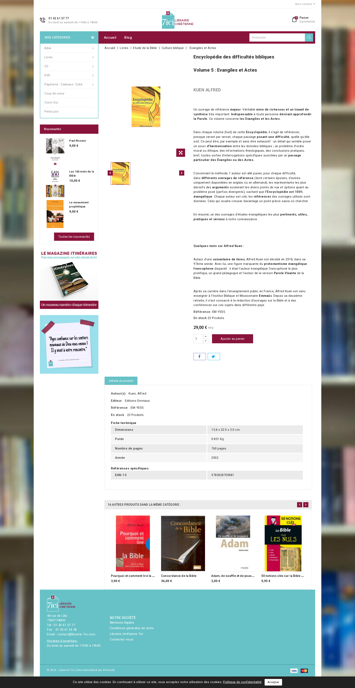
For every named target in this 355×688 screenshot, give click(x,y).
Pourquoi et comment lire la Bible (135, 575)
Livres (48, 57)
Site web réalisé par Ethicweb (95, 670)
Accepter (273, 682)
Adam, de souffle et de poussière (235, 575)
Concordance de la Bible (179, 575)
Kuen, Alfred (137, 393)
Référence (119, 408)
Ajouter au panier (233, 338)
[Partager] (200, 356)
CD (46, 66)
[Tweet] (214, 356)
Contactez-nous (122, 639)
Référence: (202, 312)
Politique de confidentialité (242, 682)
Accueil (110, 37)
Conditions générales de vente (132, 628)
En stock (200, 318)
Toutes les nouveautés (74, 236)
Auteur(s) (118, 393)
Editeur (116, 401)
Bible (47, 48)
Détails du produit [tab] (121, 380)
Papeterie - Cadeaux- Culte (63, 84)
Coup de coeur (54, 93)
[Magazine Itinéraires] (69, 279)
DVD (47, 75)
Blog (128, 37)
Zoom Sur (51, 102)
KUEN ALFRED (207, 89)
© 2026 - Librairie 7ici (61, 670)
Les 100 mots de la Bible (81, 173)
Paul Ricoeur (77, 140)
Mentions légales (122, 622)
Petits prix (51, 111)
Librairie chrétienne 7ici (126, 634)
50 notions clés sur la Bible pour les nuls (290, 575)
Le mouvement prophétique (79, 204)
